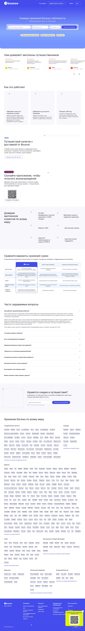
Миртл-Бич (13, 448)
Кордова (68, 503)
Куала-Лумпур (17, 546)
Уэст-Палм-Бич (30, 448)
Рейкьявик (30, 507)
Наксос (36, 519)
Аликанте (77, 488)
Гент (10, 499)
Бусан (31, 554)
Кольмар (24, 507)
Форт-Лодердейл (8, 437)
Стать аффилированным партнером (29, 614)
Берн (66, 519)
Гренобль (19, 519)
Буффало (18, 452)
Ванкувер (65, 429)
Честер (21, 523)
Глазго (53, 480)
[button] (69, 27)
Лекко (11, 515)
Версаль (23, 527)
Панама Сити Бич (16, 456)
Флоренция (42, 468)
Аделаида (45, 546)
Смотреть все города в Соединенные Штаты (15, 460)
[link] (13, 157)
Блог (24, 608)
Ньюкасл (18, 484)
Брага (46, 531)
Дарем (5, 445)
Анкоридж (36, 445)
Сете (68, 531)
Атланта (23, 437)
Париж (11, 468)
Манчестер (52, 472)
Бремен (16, 523)
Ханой (23, 550)
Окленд (17, 441)
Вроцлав (72, 480)
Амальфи (35, 511)
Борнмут (35, 523)
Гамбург (64, 476)
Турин (37, 476)
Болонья (41, 472)
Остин (41, 437)
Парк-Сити (11, 445)
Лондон (6, 468)
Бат (28, 495)
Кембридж (36, 437)
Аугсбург (51, 531)
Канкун (14, 573)
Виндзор (64, 499)
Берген (55, 491)
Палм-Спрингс (39, 448)
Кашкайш (17, 527)
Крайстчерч (57, 546)
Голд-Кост (69, 546)
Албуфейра (78, 531)
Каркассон (47, 515)
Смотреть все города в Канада (71, 448)
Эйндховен (21, 503)
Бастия (25, 519)
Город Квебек (73, 441)
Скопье (48, 527)
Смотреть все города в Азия (11, 565)
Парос (58, 523)
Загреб (71, 488)
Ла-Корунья (47, 523)
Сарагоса (61, 515)
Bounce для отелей (28, 616)
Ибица (74, 495)
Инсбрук (23, 491)
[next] (79, 74)
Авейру (67, 527)
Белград (6, 495)
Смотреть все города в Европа (12, 534)
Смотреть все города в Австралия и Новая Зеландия (56, 553)
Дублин (13, 472)
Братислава (67, 507)
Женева (39, 503)
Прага (36, 468)
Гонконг (6, 546)
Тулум (15, 581)
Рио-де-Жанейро (34, 573)
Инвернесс (11, 507)
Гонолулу (29, 437)
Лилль (14, 499)
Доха (67, 577)
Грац (15, 515)
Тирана (13, 484)
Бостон (18, 429)
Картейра (13, 511)
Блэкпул (46, 499)
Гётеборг (36, 515)
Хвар (49, 507)
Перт (62, 542)
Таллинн (60, 491)
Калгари (65, 433)
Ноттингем (43, 495)
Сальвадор (33, 577)
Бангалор (25, 558)
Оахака (6, 577)
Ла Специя (66, 491)
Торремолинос (28, 523)
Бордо (36, 484)
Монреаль (78, 429)
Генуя (26, 488)
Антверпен (60, 519)
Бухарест (29, 491)
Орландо (42, 433)
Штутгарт (42, 484)
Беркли (38, 452)
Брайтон (60, 484)
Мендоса (45, 581)
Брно (73, 523)
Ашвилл (40, 456)
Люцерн (12, 495)
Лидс (5, 491)
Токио (5, 542)
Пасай (11, 554)
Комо (19, 499)
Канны (5, 507)
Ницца (9, 476)
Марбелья (67, 515)
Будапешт (66, 468)
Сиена (77, 507)
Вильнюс (18, 507)
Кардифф (54, 484)
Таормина (36, 507)
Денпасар (18, 550)
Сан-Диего (17, 437)
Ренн (73, 507)
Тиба (36, 558)
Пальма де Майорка (59, 503)
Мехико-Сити (7, 573)
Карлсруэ (11, 527)
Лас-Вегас (52, 429)
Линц (19, 515)
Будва (57, 527)
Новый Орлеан (50, 433)
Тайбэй (6, 550)
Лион (48, 488)
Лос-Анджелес (25, 429)
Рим (15, 468)
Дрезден (6, 515)
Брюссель (12, 480)
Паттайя (37, 554)
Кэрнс (51, 546)
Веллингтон (76, 546)
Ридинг (56, 511)
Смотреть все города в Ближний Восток (66, 581)
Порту (41, 476)
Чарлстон (56, 445)
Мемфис (55, 452)
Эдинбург (25, 468)
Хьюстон (11, 441)
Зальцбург (56, 495)
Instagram (70, 610)
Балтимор (6, 448)
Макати (31, 558)
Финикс (6, 441)
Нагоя (21, 542)
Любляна (17, 491)
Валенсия (6, 480)
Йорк (68, 472)
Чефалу (53, 523)
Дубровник (7, 484)
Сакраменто (25, 456)
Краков (58, 472)
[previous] (74, 74)
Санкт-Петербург (47, 456)
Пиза (5, 476)
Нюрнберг (24, 511)
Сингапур (24, 546)
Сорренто (68, 495)
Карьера (25, 618)
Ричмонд (72, 437)
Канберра (45, 550)
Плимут (77, 527)
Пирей (51, 511)
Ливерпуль (41, 480)
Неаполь (22, 433)
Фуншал (6, 503)
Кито (51, 585)
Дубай (57, 573)
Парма (41, 511)
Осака (10, 542)
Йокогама (15, 542)
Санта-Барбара (26, 452)
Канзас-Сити (7, 456)
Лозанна (31, 519)
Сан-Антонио (25, 445)
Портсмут (43, 507)
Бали (36, 546)
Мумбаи (16, 558)
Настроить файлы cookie (59, 614)
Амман (71, 577)
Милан (31, 468)
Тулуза (62, 480)
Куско (41, 573)
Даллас (52, 437)
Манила (23, 554)
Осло (57, 480)
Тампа (40, 441)
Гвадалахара (21, 573)
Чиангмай (17, 554)
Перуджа (13, 519)
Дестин (33, 452)
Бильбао (24, 484)
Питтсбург (55, 448)
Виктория (65, 441)
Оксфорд (29, 480)
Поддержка (41, 609)
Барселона (73, 468)
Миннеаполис (21, 448)
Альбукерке (33, 456)
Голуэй (41, 491)
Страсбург (54, 488)
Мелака (10, 558)
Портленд (57, 437)
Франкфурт (74, 472)
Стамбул (25, 476)
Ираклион (21, 488)
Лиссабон (48, 468)
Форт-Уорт (49, 445)
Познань (33, 495)
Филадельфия (35, 433)
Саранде (57, 531)
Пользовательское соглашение (58, 608)
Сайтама (6, 562)
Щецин (70, 519)
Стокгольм (31, 476)
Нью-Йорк (6, 429)
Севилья (52, 476)
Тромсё (29, 531)
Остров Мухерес (8, 581)
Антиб (30, 515)
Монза (72, 527)
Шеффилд (24, 515)
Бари (18, 480)
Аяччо (77, 515)
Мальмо (29, 527)
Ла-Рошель (71, 499)
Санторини (11, 491)
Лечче (53, 507)
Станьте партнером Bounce (28, 610)
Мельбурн (45, 542)
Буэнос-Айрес (48, 573)
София (77, 480)
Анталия (63, 523)
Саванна (18, 445)
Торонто (72, 429)
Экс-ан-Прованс (8, 523)
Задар (66, 480)
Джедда (58, 577)
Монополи (66, 511)
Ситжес (69, 523)
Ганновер (24, 499)
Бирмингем (18, 495)
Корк (73, 515)
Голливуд (35, 441)
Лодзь (71, 511)
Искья (40, 519)
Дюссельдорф (13, 503)
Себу (5, 558)
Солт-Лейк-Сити (48, 441)
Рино (31, 445)
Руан (45, 519)
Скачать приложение (28, 606)
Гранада (46, 511)
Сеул (11, 546)
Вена (30, 472)
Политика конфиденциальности (58, 611)
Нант (61, 507)
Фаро (29, 499)
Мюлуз (62, 527)
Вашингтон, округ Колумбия (11, 433)
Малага (15, 476)
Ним (72, 531)
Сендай (33, 550)
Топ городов (42, 3)
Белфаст (35, 491)
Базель (41, 515)
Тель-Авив (63, 573)
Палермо (58, 476)
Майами (13, 429)
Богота (32, 585)
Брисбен (57, 542)
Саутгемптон (57, 499)
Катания (70, 476)
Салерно (63, 495)
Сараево (48, 484)
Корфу (74, 476)
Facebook (70, 606)
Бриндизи (74, 503)
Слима (30, 511)
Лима (38, 577)
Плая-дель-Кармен (14, 577)
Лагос (40, 523)
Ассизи (6, 499)
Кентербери (36, 527)
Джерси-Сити (57, 441)
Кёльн (45, 491)
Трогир (27, 503)
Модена (66, 488)
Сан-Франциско (44, 429)
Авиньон (50, 495)
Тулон (57, 507)
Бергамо (31, 488)
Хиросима (31, 542)
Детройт (12, 452)
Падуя (38, 495)
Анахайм (6, 452)
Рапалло (78, 523)
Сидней (51, 542)
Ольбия (40, 499)
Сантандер (7, 511)
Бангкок (37, 542)
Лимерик (42, 527)
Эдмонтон (66, 437)
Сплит (19, 476)
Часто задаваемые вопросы (43, 606)
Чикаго (37, 429)
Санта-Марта (45, 577)
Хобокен (44, 452)
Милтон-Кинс (39, 531)
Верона (47, 476)
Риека (5, 527)
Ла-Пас (32, 589)
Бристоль (43, 488)
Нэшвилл (28, 433)
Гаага (33, 531)
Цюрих (50, 491)
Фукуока (6, 554)
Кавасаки (31, 546)
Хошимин (11, 550)
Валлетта (60, 488)
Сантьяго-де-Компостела (10, 488)
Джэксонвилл (57, 456)
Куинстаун (72, 542)
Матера (44, 503)
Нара (20, 558)
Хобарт (63, 546)
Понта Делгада (8, 531)
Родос (51, 499)
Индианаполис (48, 448)
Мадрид (20, 468)
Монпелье (50, 503)
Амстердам (19, 472)
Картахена (52, 581)
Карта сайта (41, 611)
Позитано (73, 491)
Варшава (35, 472)
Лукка (19, 511)
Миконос (35, 480)
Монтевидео (45, 585)
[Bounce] (11, 3)
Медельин (37, 585)
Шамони (37, 488)
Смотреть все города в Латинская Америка (41, 592)
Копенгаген (7, 472)
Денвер (46, 437)
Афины (25, 472)
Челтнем (23, 531)
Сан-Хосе (43, 445)
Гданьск (48, 480)
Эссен (52, 527)
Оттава (65, 445)
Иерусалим (77, 573)
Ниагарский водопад (74, 433)
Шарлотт (49, 452)
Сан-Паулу (33, 581)
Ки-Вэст (23, 441)
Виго (61, 511)
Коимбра (77, 511)
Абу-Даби (70, 573)
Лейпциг (54, 519)
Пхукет (39, 550)
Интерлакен (54, 515)
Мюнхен (64, 472)
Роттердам (7, 519)
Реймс (49, 519)
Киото (25, 542)
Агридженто (16, 531)
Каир (63, 577)
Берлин (46, 472)
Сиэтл (32, 429)
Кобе (27, 554)
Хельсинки (66, 484)
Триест (24, 495)
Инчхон (28, 550)
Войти (71, 3)
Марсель (23, 480)
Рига (76, 499)
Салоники (32, 503)
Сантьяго (39, 581)
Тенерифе (34, 499)
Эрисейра (63, 531)
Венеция (55, 468)
